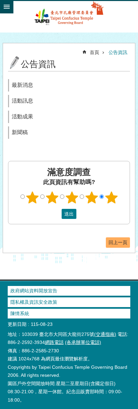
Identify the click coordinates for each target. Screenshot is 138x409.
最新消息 (22, 85)
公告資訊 (118, 52)
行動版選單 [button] (6, 6)
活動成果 (22, 116)
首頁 (94, 52)
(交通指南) (105, 334)
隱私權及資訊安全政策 (33, 302)
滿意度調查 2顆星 (52, 197)
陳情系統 (19, 313)
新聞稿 (20, 132)
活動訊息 (22, 101)
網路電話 (54, 342)
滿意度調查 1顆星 (32, 197)
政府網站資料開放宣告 (33, 290)
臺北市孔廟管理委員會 (69, 16)
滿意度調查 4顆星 (91, 197)
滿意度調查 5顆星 (111, 197)
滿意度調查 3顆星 (72, 197)
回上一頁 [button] (118, 242)
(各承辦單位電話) (83, 342)
